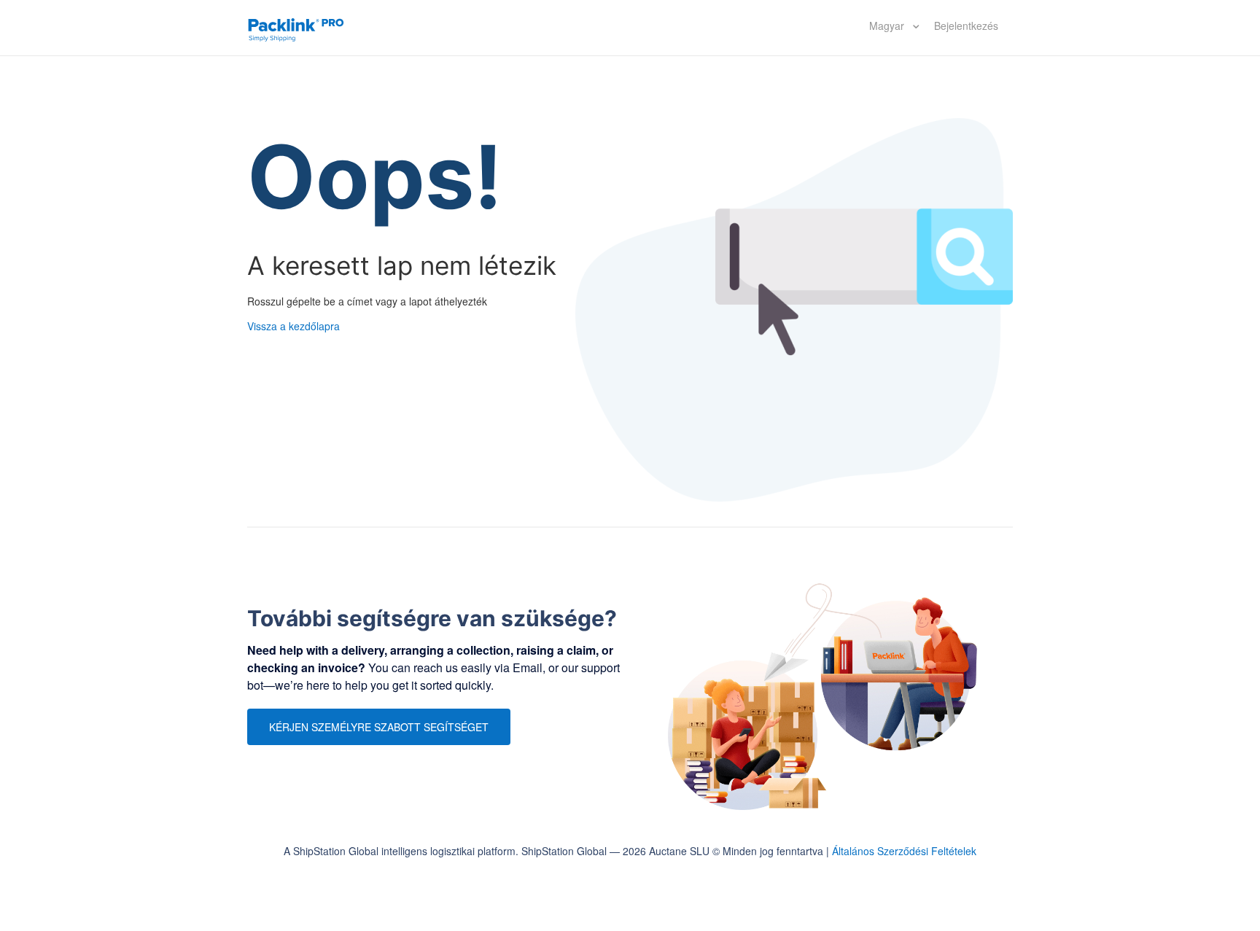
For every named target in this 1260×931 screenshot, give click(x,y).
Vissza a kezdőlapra (293, 326)
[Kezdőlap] (296, 27)
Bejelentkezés (966, 25)
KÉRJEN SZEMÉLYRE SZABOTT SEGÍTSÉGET (379, 727)
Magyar (888, 25)
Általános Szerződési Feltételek (904, 851)
